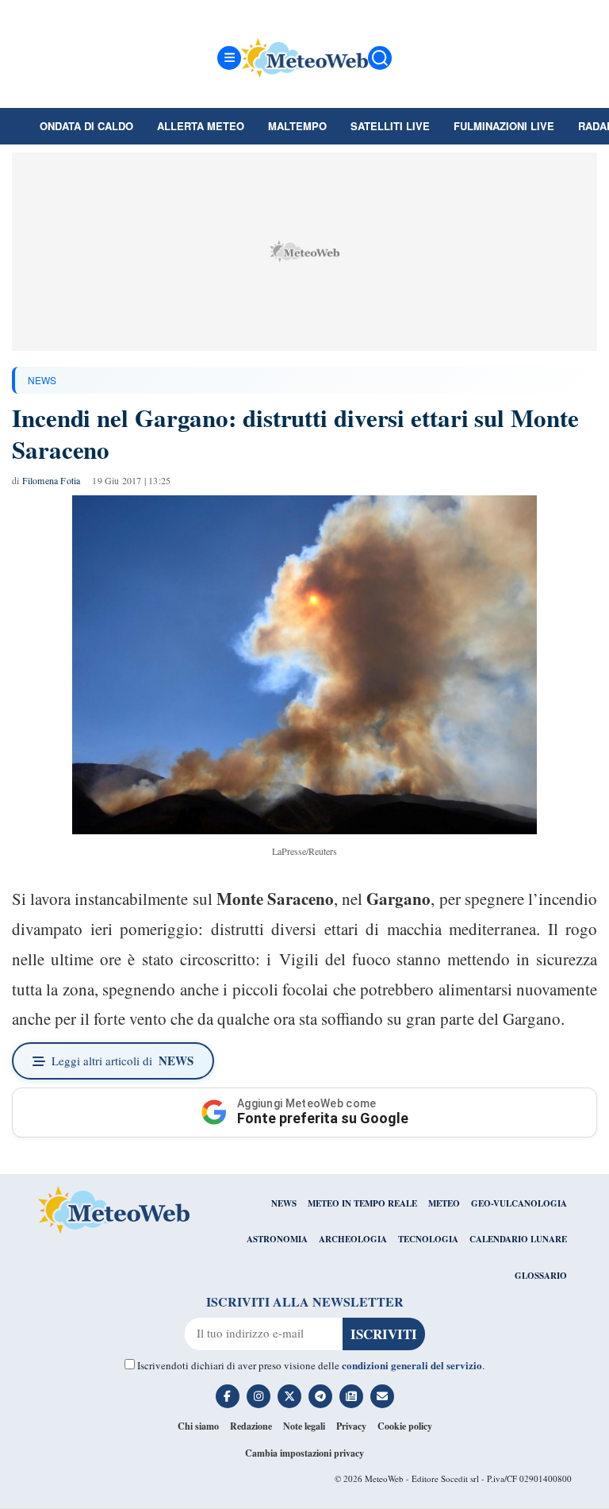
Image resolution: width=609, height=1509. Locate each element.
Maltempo (297, 125)
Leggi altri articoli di (122, 1060)
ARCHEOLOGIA (353, 1239)
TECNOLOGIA (428, 1239)
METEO (444, 1203)
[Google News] (351, 1396)
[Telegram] (320, 1396)
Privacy (351, 1426)
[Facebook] (227, 1396)
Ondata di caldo (86, 125)
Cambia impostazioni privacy (304, 1453)
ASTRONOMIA (277, 1239)
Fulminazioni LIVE (504, 125)
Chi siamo (198, 1426)
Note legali (304, 1426)
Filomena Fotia (51, 480)
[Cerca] (380, 58)
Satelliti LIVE (390, 125)
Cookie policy (404, 1426)
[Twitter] (289, 1396)
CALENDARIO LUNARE (518, 1239)
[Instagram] (258, 1396)
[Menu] (229, 58)
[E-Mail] (382, 1396)
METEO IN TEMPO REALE (362, 1203)
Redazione (251, 1426)
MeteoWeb (384, 1478)
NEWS (42, 380)
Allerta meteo (200, 125)
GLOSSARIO (541, 1275)
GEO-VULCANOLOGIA (519, 1203)
